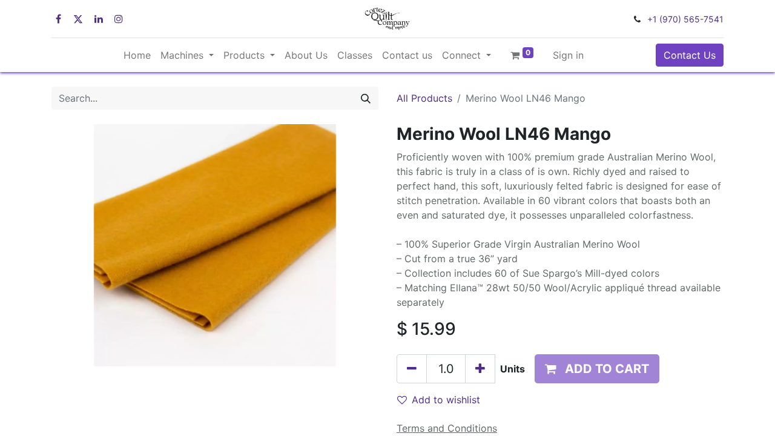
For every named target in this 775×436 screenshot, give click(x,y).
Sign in (568, 55)
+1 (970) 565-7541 (685, 19)
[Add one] (480, 368)
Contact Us (690, 55)
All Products (424, 98)
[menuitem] (137, 55)
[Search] (365, 98)
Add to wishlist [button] (446, 400)
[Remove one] (412, 368)
